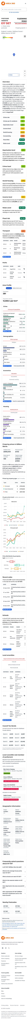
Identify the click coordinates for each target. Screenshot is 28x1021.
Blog (2, 991)
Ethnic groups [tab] (14, 339)
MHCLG (8, 925)
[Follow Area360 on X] (8, 948)
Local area (9, 288)
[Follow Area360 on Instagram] (5, 948)
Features (3, 961)
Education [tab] (14, 373)
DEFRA (21, 925)
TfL (10, 926)
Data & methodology (6, 998)
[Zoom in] (25, 71)
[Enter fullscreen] (25, 36)
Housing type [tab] (14, 412)
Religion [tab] (14, 342)
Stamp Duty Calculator (7, 983)
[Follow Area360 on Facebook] (2, 948)
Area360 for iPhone (20, 980)
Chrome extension (19, 975)
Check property (5, 958)
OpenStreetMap (5, 926)
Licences (22, 1005)
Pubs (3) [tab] (14, 661)
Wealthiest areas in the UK (21, 967)
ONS (21, 923)
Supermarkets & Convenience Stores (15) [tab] (14, 658)
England (3, 31)
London (9, 31)
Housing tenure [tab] (14, 409)
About (2, 993)
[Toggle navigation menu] (25, 3)
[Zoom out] (25, 73)
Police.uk (12, 923)
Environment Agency (15, 925)
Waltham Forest (17, 31)
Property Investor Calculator (5, 976)
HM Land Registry (6, 923)
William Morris (5, 33)
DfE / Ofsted (17, 923)
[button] (14, 55)
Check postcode (5, 956)
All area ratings (19, 956)
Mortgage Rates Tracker (5, 980)
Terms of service (14, 1005)
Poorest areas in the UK (20, 963)
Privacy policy (4, 1005)
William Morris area (17, 288)
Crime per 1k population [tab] (14, 309)
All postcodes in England (5, 964)
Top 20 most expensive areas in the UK (21, 959)
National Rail (14, 926)
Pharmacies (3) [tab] (14, 667)
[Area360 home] (8, 3)
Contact (3, 996)
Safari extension (19, 978)
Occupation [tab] (14, 376)
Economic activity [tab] (14, 379)
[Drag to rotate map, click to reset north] (25, 75)
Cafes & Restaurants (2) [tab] (14, 664)
